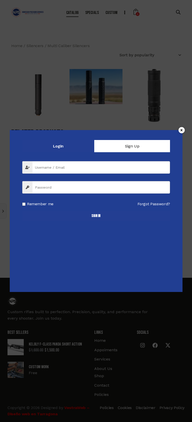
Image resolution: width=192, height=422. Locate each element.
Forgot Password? (154, 204)
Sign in (96, 215)
